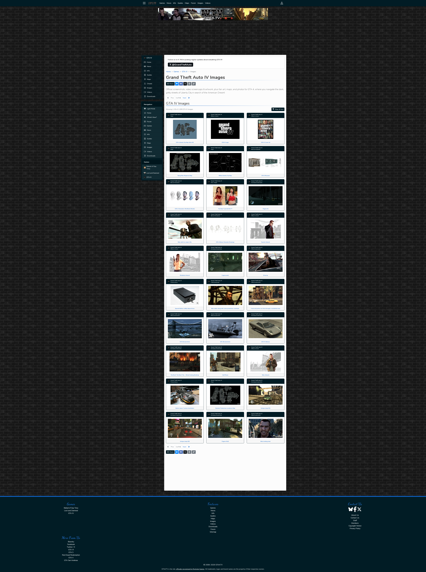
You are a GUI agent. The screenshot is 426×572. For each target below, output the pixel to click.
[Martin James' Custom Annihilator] (185, 395)
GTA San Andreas (71, 560)
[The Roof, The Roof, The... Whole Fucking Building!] (185, 362)
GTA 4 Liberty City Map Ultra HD (185, 142)
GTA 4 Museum (265, 175)
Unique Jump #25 (185, 441)
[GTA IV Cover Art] (266, 129)
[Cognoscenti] (225, 262)
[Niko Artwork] (266, 362)
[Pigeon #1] (266, 195)
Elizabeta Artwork (185, 275)
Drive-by (265, 275)
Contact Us (355, 518)
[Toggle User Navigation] (282, 3)
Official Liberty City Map (225, 175)
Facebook (71, 544)
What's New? (152, 117)
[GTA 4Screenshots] (185, 328)
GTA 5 (70, 552)
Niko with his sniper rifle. (185, 242)
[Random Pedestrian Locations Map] (225, 395)
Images (200, 3)
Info (174, 3)
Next (184, 98)
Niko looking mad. (265, 441)
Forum (193, 3)
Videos (207, 3)
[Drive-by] (266, 262)
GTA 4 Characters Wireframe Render (185, 209)
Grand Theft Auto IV (176, 114)
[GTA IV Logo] (225, 129)
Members (355, 523)
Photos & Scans (174, 282)
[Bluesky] (177, 83)
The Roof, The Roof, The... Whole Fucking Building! (185, 375)
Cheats (149, 83)
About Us (355, 515)
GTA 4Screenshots (185, 342)
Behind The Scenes (255, 149)
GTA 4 (70, 557)
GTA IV (149, 177)
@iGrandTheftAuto (182, 64)
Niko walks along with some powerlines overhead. (225, 308)
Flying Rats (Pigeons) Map (185, 175)
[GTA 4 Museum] (266, 162)
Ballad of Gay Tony (151, 167)
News (169, 3)
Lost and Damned (153, 173)
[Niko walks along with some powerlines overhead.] (225, 295)
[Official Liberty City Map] (225, 162)
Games (162, 3)
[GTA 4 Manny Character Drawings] (225, 229)
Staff (355, 520)
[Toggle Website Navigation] (144, 3)
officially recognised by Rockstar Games (190, 569)
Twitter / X (71, 547)
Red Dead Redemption (71, 555)
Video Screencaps (215, 282)
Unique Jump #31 (265, 408)
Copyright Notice (355, 526)
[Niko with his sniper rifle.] (185, 229)
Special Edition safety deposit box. (185, 308)
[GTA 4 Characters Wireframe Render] (185, 195)
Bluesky (71, 541)
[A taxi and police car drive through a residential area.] (266, 295)
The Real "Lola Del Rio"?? (225, 209)
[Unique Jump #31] (266, 395)
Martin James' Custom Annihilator (185, 408)
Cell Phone (225, 375)
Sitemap (213, 532)
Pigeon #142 (225, 441)
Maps (187, 3)
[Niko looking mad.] (266, 428)
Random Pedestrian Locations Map (225, 408)
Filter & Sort (278, 109)
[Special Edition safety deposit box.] (185, 295)
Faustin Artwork (265, 242)
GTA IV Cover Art (265, 142)
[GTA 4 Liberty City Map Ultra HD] (185, 129)
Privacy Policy (355, 528)
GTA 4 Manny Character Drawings (225, 242)
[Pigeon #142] (225, 428)
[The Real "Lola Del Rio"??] (225, 195)
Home (149, 62)
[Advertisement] (213, 37)
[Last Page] (189, 98)
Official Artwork (214, 116)
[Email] (189, 83)
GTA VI (71, 549)
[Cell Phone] (225, 362)
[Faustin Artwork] (266, 229)
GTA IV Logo (225, 142)
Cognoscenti (225, 275)
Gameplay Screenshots (256, 182)
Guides (180, 3)
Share (171, 84)
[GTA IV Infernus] (266, 328)
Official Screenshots (175, 215)
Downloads (151, 96)
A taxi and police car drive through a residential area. (265, 308)
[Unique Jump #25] (185, 428)
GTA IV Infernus (265, 342)
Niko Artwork (265, 375)
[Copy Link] (194, 83)
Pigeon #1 (265, 209)
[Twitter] (185, 83)
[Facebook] (181, 83)
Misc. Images (214, 182)
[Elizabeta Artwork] (185, 262)
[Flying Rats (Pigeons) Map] (185, 162)
